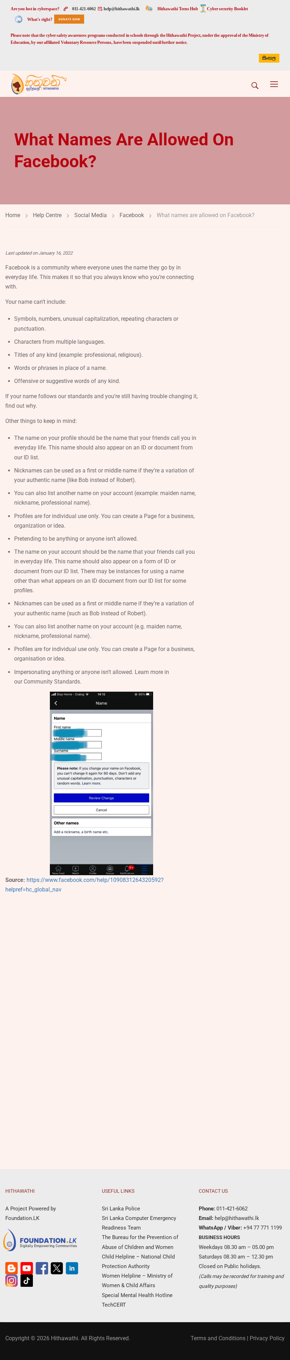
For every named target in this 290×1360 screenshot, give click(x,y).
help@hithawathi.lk (121, 9)
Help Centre (47, 215)
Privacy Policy (267, 1338)
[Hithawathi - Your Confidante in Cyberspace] (39, 83)
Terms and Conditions (218, 1338)
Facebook (132, 215)
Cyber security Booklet (227, 9)
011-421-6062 (84, 9)
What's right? (39, 19)
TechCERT (114, 1305)
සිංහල (269, 58)
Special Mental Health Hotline (137, 1295)
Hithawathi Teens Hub (177, 9)
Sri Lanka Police (121, 1208)
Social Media (90, 215)
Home (12, 215)
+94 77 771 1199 (262, 1228)
